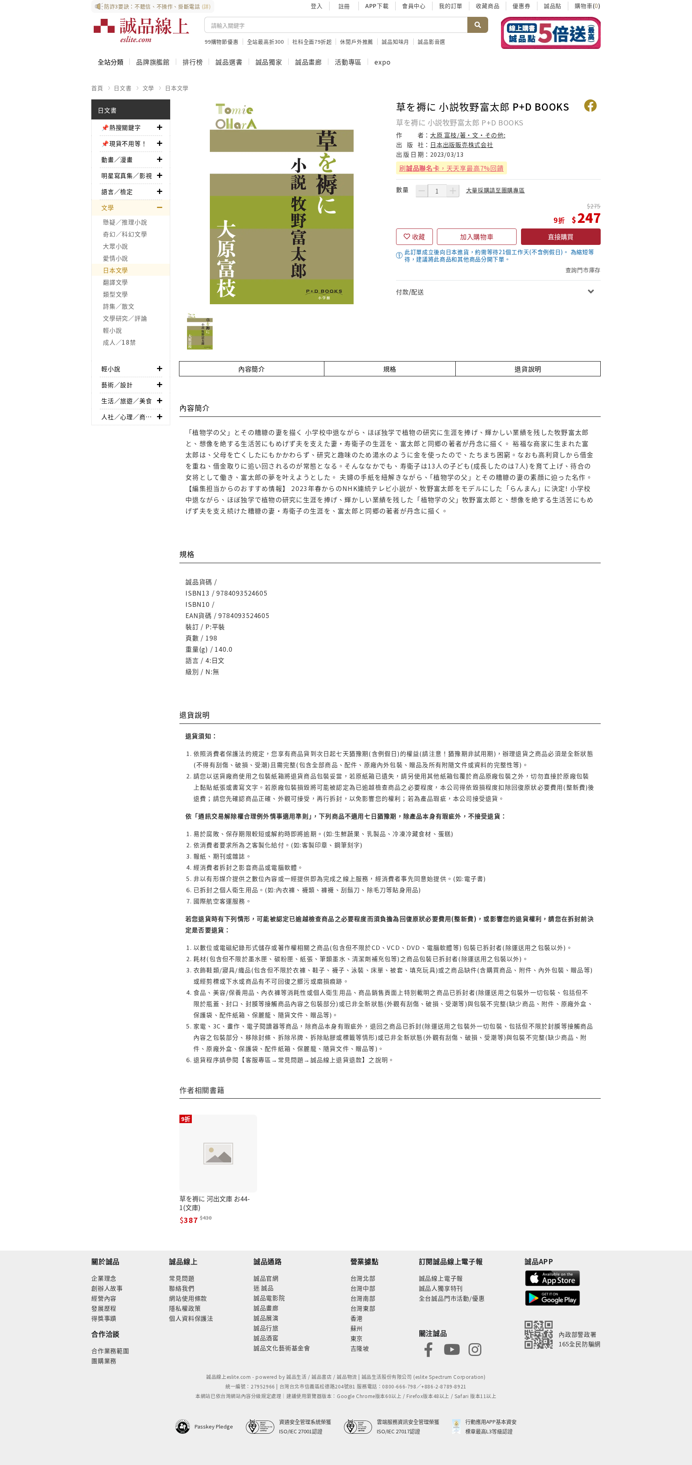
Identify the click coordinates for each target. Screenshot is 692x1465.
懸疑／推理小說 (125, 222)
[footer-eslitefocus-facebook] (428, 1348)
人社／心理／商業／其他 (129, 416)
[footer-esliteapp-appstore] (553, 1277)
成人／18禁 (119, 342)
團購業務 (104, 1360)
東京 (356, 1338)
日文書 (122, 88)
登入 (317, 6)
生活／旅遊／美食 (126, 400)
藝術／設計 (117, 384)
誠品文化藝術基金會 (281, 1348)
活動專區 (348, 62)
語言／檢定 (117, 191)
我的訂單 (451, 6)
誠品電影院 (269, 1297)
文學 (149, 88)
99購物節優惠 (222, 41)
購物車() (588, 6)
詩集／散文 (119, 306)
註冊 (344, 6)
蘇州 (356, 1328)
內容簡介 (251, 369)
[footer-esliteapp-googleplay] (553, 1297)
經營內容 (104, 1298)
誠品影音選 (431, 41)
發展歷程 (104, 1308)
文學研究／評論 (125, 318)
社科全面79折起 (312, 41)
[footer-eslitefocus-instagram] (475, 1348)
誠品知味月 (395, 41)
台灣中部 (363, 1288)
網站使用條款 (188, 1298)
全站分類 (110, 62)
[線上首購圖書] (551, 33)
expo (382, 62)
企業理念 (104, 1278)
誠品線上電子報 (441, 1278)
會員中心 (414, 6)
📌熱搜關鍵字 (121, 127)
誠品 (267, 1287)
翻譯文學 (115, 282)
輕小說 (112, 330)
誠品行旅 (266, 1328)
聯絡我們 (181, 1288)
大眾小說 (115, 246)
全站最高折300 (265, 41)
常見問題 (181, 1278)
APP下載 (377, 6)
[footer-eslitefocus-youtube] (451, 1348)
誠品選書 (228, 62)
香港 (356, 1318)
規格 (390, 369)
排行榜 (193, 62)
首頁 (97, 88)
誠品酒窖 (266, 1338)
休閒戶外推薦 (356, 41)
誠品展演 (266, 1317)
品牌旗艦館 (153, 62)
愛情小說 (115, 258)
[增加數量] (453, 190)
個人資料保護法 (191, 1318)
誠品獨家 (268, 62)
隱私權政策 (185, 1308)
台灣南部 (363, 1298)
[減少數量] (421, 190)
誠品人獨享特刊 (441, 1288)
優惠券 (521, 6)
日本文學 (177, 88)
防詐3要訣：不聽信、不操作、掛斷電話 (157, 6)
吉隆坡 (359, 1348)
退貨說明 (528, 369)
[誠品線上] (141, 30)
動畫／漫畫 (117, 159)
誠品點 (552, 6)
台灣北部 (363, 1278)
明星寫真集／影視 (126, 175)
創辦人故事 (107, 1288)
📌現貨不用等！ (124, 143)
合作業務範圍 (110, 1350)
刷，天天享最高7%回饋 (451, 168)
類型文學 (115, 294)
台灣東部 (363, 1308)
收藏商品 (487, 6)
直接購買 (560, 236)
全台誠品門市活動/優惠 (452, 1298)
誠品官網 (266, 1278)
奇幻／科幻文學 (125, 234)
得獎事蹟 (104, 1318)
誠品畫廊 (308, 62)
